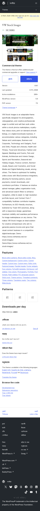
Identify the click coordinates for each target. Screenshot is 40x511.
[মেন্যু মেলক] (36, 3)
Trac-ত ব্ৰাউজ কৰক (7, 393)
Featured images (8, 266)
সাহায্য (4, 446)
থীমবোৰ (23, 428)
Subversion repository (10, 390)
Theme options (16, 277)
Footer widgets (32, 266)
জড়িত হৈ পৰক (25, 442)
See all (35, 328)
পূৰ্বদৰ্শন (10, 79)
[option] (7, 297)
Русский (14, 372)
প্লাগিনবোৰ (24, 431)
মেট (4, 464)
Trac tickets (6, 395)
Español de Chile (17, 370)
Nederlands (6, 372)
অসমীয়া (9, 482)
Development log (8, 388)
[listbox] (20, 297)
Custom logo (12, 263)
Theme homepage (8, 107)
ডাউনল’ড (29, 79)
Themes (5, 10)
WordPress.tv (8, 453)
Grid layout (30, 269)
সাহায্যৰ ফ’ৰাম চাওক (7, 343)
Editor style (32, 263)
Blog (33, 258)
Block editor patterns (9, 258)
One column (12, 272)
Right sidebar (13, 275)
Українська (24, 372)
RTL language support (26, 275)
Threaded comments (30, 277)
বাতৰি (3, 428)
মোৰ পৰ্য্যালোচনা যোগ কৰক (8, 328)
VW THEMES (10, 30)
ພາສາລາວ (27, 370)
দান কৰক (24, 450)
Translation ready (20, 280)
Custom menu (22, 263)
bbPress (6, 468)
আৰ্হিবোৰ (23, 435)
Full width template (19, 269)
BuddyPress (8, 472)
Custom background (9, 260)
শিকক (3, 442)
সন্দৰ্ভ (3, 424)
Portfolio (31, 272)
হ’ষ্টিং (3, 431)
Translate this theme (9, 377)
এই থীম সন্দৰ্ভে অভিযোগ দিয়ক (9, 357)
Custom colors (22, 260)
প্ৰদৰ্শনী (23, 424)
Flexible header (20, 266)
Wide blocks (6, 283)
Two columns (31, 280)
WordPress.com (9, 460)
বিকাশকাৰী (4, 450)
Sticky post (6, 277)
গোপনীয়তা (5, 435)
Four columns (6, 269)
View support (31, 72)
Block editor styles (24, 258)
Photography (22, 272)
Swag (24, 453)
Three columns (7, 280)
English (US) (6, 370)
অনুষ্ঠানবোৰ (24, 446)
